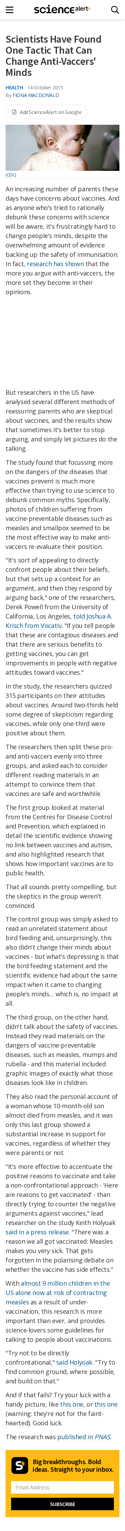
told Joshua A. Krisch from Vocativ (59, 621)
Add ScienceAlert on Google (51, 111)
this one (71, 1404)
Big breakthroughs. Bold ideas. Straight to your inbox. (73, 1465)
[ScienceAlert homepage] (62, 9)
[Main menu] (12, 10)
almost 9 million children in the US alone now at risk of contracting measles (58, 1292)
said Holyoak (74, 1362)
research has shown (55, 264)
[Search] (115, 10)
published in (84, 1437)
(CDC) (11, 175)
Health (14, 87)
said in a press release (37, 1232)
